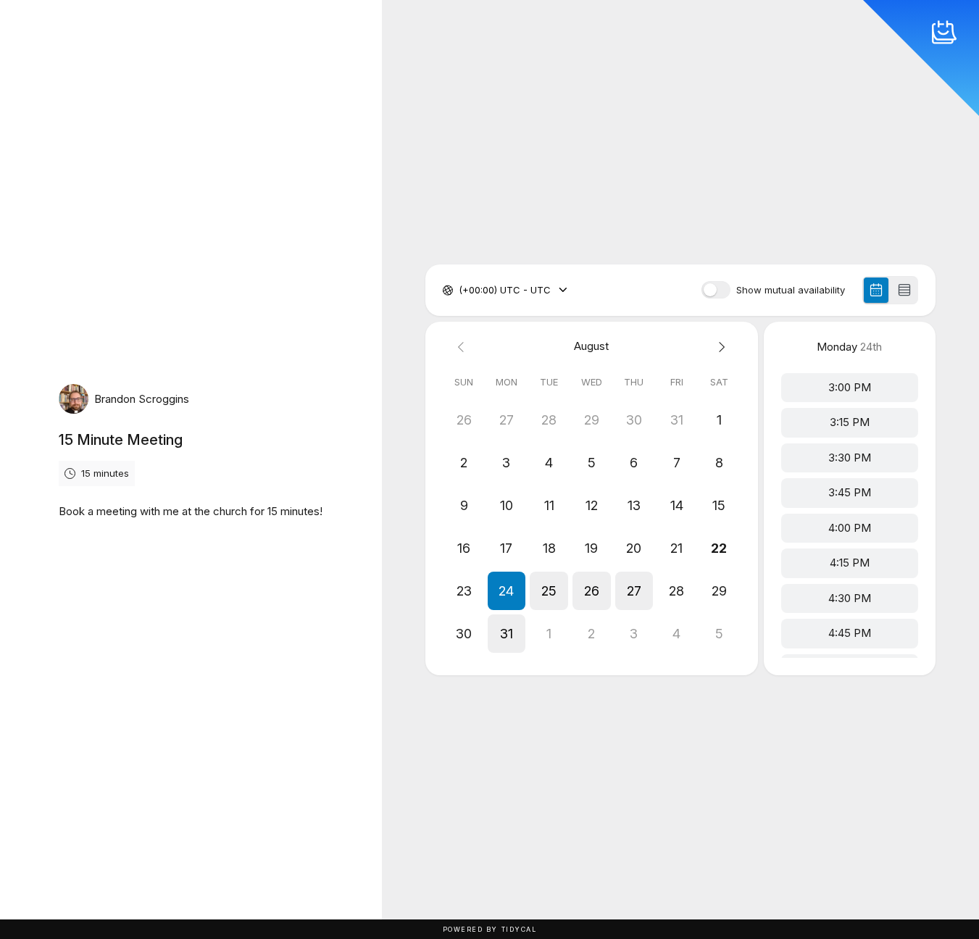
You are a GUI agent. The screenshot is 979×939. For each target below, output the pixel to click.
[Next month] (719, 346)
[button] (507, 590)
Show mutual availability (790, 290)
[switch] (715, 290)
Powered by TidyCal (490, 929)
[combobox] (460, 290)
